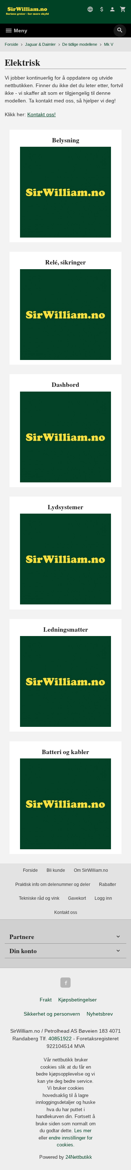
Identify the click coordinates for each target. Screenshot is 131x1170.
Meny (19, 30)
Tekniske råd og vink (39, 898)
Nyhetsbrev (100, 1014)
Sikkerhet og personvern (52, 1014)
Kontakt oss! (41, 114)
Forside (11, 44)
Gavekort (77, 898)
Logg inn (103, 898)
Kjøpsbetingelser (77, 1000)
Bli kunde (56, 870)
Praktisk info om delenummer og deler (52, 884)
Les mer (82, 1130)
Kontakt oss (65, 912)
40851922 (60, 1038)
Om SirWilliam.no (91, 870)
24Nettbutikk (79, 1157)
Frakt (46, 1000)
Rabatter (107, 884)
